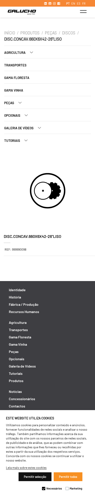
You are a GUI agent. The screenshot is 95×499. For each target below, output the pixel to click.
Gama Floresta (16, 78)
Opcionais (12, 115)
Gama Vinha (13, 90)
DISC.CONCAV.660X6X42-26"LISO (33, 39)
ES (78, 3)
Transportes (15, 65)
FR (84, 3)
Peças (51, 32)
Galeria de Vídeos (19, 128)
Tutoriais (12, 141)
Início (9, 32)
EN (73, 3)
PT (68, 3)
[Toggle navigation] (83, 11)
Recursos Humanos (24, 312)
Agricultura (15, 52)
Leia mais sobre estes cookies (26, 467)
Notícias (15, 391)
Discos (68, 32)
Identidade (17, 290)
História (15, 297)
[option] (47, 191)
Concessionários (22, 399)
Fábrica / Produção (23, 304)
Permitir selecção (35, 476)
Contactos (17, 406)
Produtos (30, 32)
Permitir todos (68, 476)
